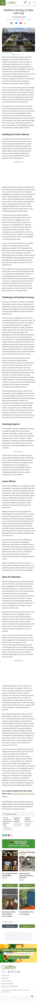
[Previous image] (4, 41)
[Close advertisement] (32, 996)
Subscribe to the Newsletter (18, 957)
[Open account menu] (30, 3)
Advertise (4, 978)
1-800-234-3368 (24, 846)
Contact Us (5, 975)
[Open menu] (3, 2)
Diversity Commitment (9, 986)
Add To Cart (10, 885)
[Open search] (34, 2)
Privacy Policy (6, 981)
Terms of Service (7, 984)
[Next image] (33, 41)
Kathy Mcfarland (19, 17)
